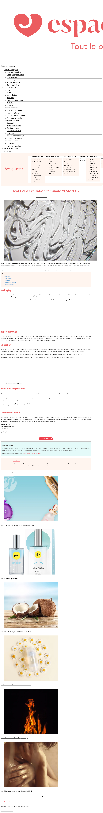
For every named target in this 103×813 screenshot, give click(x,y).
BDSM (9, 92)
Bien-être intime (13, 85)
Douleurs (10, 143)
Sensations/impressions (11, 282)
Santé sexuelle (9, 123)
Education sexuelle (14, 131)
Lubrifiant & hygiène (14, 138)
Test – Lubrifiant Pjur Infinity (9, 579)
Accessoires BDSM (14, 82)
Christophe (38, 197)
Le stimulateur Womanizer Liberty (32, 453)
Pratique (10, 103)
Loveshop (7, 151)
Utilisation (7, 280)
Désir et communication (16, 115)
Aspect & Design (9, 278)
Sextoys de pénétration (15, 75)
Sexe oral (10, 105)
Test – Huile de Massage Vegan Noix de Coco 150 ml (16, 632)
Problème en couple (14, 118)
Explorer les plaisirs (11, 87)
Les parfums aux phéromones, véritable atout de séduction (18, 525)
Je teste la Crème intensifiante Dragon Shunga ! (14, 738)
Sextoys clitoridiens (14, 72)
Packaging (7, 276)
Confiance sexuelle (14, 128)
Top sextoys (11, 80)
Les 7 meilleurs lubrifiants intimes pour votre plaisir (16, 685)
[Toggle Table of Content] (2, 273)
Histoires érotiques (11, 148)
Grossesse (10, 133)
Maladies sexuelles (14, 146)
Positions (10, 98)
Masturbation (12, 95)
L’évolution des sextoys (15, 136)
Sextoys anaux (12, 77)
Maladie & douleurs (11, 141)
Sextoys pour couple (14, 110)
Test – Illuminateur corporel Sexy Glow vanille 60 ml (16, 791)
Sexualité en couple (11, 108)
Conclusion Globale (9, 284)
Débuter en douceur (11, 120)
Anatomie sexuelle (14, 125)
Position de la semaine (15, 100)
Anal (8, 90)
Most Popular (7, 801)
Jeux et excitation (13, 113)
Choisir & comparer (11, 69)
